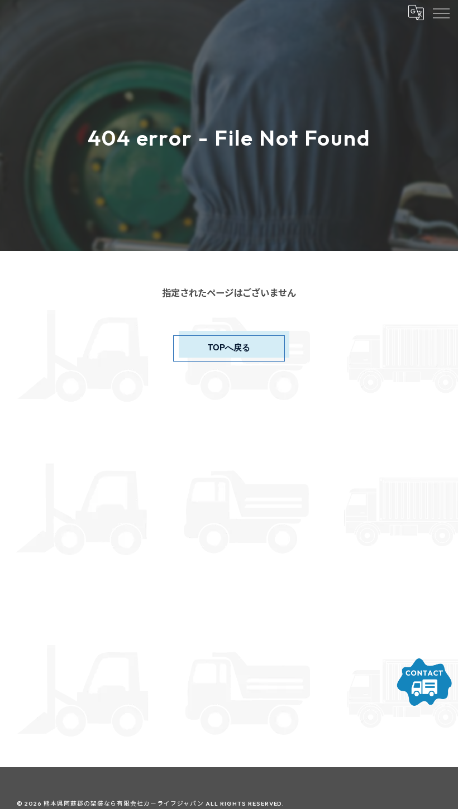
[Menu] (441, 12)
